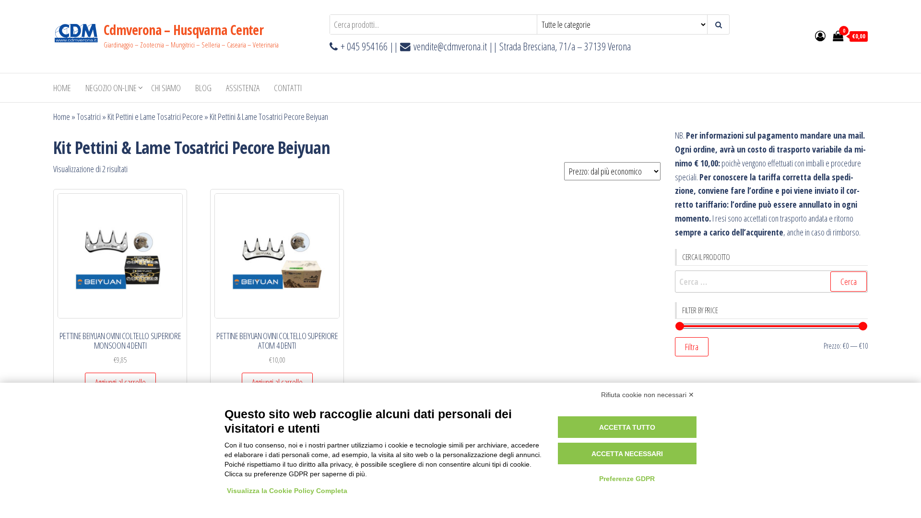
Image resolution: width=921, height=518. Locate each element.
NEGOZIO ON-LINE (111, 88)
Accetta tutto (627, 427)
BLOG (203, 88)
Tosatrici (89, 116)
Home (62, 88)
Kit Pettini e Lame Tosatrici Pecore (155, 116)
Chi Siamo (166, 88)
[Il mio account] (820, 35)
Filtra (691, 347)
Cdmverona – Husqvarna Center (183, 30)
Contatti (288, 88)
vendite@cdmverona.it (450, 46)
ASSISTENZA (243, 88)
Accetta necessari (627, 454)
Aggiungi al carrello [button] (120, 382)
